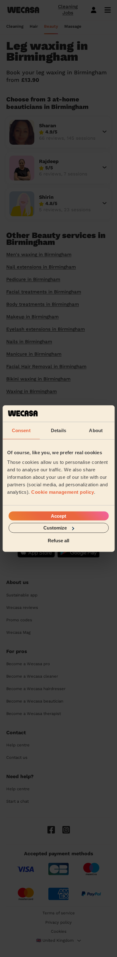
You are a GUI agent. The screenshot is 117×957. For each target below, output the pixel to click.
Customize (55, 527)
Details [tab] (58, 430)
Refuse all (58, 540)
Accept (58, 516)
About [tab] (96, 430)
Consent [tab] (21, 430)
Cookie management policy (62, 492)
